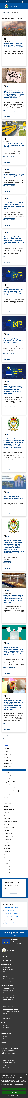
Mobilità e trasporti (8, 1000)
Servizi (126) (7, 848)
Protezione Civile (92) (9, 836)
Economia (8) (7, 794)
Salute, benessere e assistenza (10, 1016)
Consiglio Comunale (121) (10, 782)
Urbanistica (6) (7, 873)
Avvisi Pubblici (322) (8, 770)
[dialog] (14, 1085)
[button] (13, 1095)
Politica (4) (6, 830)
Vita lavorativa (6, 993)
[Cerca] (25, 6)
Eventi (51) (6, 806)
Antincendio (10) (8, 763)
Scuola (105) (7, 845)
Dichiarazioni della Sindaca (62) (11, 791)
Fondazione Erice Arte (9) (10, 809)
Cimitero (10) (7, 773)
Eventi (4, 1039)
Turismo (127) (7, 867)
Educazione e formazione (9, 1007)
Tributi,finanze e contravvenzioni (11, 1011)
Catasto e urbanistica (8, 997)
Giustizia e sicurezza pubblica (10, 1009)
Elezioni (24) (6, 800)
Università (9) (7, 870)
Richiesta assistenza (8, 1067)
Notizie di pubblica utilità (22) (11, 821)
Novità (8, 12)
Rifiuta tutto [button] (14, 1092)
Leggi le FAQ (6, 1065)
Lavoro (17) (6, 815)
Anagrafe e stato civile (8, 988)
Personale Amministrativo (9, 979)
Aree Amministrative (8, 969)
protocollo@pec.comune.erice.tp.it (12, 1052)
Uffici (4, 972)
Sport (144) (6, 858)
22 (3, 738)
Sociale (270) (7, 855)
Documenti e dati (7, 981)
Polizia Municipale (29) (9, 833)
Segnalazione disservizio (9, 1062)
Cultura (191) (7, 785)
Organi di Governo (7, 967)
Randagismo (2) (7, 839)
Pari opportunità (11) (9, 827)
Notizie (7, 39)
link (6, 1086)
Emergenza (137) (8, 803)
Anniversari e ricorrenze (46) (10, 760)
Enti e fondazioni (7, 974)
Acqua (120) (6, 748)
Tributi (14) (6, 864)
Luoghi (5, 1036)
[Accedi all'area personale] (22, 2)
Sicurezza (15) (7, 851)
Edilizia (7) (6, 797)
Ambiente (5, 1013)
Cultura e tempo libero (8, 990)
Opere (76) (6, 824)
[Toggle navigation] (3, 6)
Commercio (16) (7, 776)
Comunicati (6, 1027)
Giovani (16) (6, 812)
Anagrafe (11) (7, 757)
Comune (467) (7, 779)
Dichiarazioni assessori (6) (10, 788)
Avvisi (7, 536)
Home (3, 12)
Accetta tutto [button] (14, 1089)
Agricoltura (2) (7, 751)
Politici (5, 976)
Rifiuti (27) (6, 842)
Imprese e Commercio (8, 995)
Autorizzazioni (6, 1018)
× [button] (26, 1074)
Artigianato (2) (7, 767)
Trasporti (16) (7, 861)
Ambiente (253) (7, 754)
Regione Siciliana (6, 2)
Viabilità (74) (7, 876)
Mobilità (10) (7, 818)
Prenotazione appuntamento (10, 1060)
